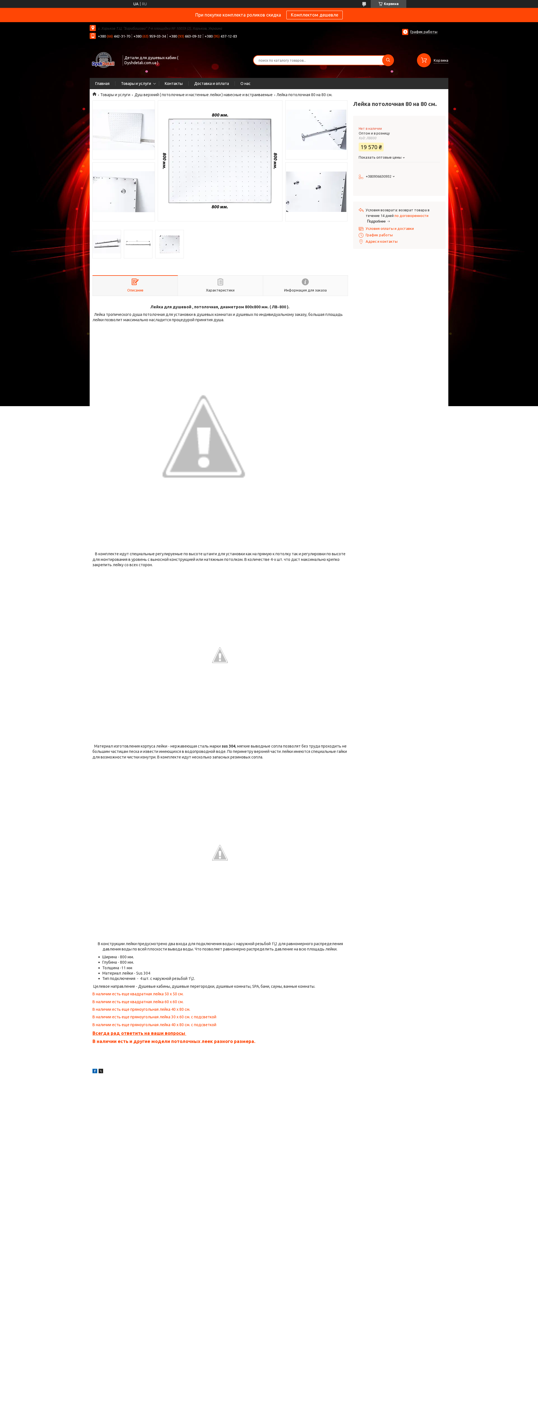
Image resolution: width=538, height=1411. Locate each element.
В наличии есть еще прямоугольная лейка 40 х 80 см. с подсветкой (154, 1025)
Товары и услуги (136, 83)
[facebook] (94, 1072)
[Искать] (388, 60)
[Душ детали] (104, 60)
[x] (101, 1072)
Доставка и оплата (211, 83)
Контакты (174, 83)
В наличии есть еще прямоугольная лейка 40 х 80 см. (141, 1009)
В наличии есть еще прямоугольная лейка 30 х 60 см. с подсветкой (154, 1017)
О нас (245, 83)
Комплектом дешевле (314, 14)
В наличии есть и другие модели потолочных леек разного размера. (173, 1041)
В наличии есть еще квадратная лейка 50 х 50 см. (138, 994)
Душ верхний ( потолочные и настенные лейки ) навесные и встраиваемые (203, 94)
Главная (102, 83)
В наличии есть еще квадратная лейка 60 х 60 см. (138, 1002)
